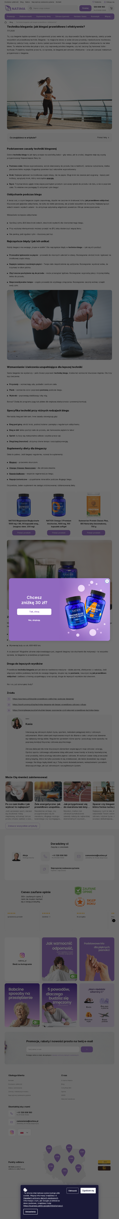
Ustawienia (30, 1212)
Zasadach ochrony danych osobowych (40, 1198)
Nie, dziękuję (34, 620)
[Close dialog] (107, 581)
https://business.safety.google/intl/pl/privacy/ (43, 1206)
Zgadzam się (88, 1190)
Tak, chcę (34, 611)
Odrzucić (72, 1191)
